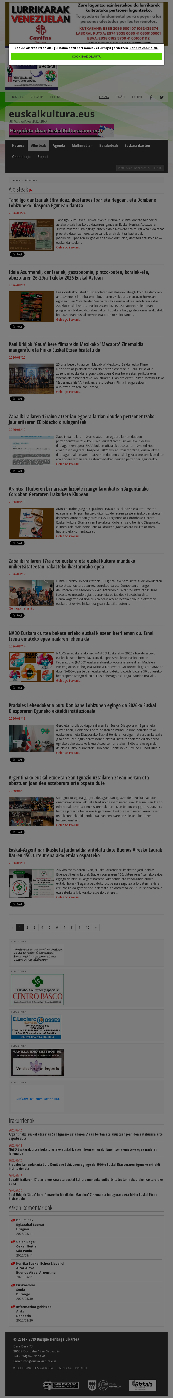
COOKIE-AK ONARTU (86, 56)
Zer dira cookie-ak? (144, 48)
